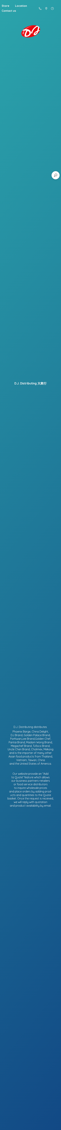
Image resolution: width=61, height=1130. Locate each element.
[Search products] (56, 175)
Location (21, 6)
